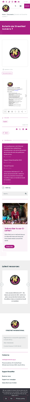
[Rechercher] (26, 194)
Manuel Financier (9, 166)
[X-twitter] (6, 1)
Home (4, 14)
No (11, 398)
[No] (27, 395)
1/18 (5, 111)
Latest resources (10, 266)
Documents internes (7, 73)
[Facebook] (3, 1)
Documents (10, 14)
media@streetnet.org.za (9, 359)
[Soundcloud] (18, 1)
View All (8, 187)
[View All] (3, 188)
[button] (15, 6)
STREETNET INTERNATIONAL (15, 330)
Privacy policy (20, 398)
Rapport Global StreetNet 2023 (13, 160)
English (27, 6)
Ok (6, 398)
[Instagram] (12, 1)
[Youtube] (15, 1)
